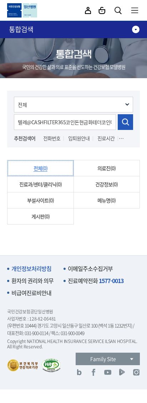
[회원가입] (88, 10)
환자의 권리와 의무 (32, 280)
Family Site (103, 358)
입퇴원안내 (79, 138)
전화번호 (51, 138)
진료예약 (131, 138)
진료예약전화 (95, 280)
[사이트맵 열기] (134, 10)
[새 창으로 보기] (79, 372)
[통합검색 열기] (117, 10)
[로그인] (102, 10)
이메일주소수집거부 (90, 268)
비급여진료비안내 (31, 293)
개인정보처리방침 (31, 268)
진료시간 (106, 138)
